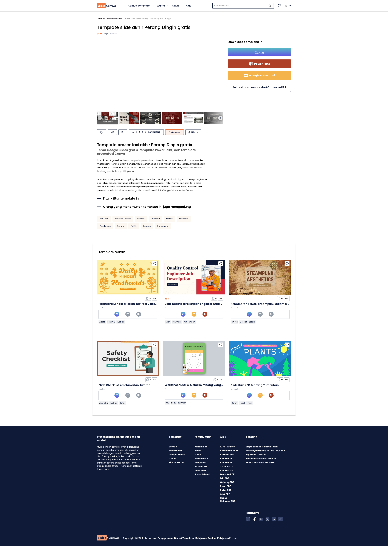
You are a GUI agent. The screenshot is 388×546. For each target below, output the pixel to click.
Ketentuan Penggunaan (158, 538)
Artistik (102, 322)
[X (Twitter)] (267, 519)
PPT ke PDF (226, 458)
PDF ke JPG (226, 470)
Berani (234, 403)
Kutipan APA (227, 454)
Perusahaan (189, 322)
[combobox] (243, 5)
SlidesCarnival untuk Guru (261, 462)
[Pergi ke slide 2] (129, 118)
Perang (120, 226)
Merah (169, 218)
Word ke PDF (227, 474)
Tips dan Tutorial (256, 454)
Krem (168, 322)
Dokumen (200, 470)
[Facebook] (254, 519)
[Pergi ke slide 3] (150, 118)
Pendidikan (105, 226)
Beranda (101, 18)
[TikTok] (280, 519)
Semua (173, 446)
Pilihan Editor (176, 462)
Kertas (122, 403)
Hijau (173, 403)
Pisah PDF (225, 486)
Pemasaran (201, 458)
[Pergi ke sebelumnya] (100, 118)
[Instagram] (248, 519)
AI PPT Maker (227, 446)
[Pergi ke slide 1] (107, 118)
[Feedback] (122, 132)
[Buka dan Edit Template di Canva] (259, 52)
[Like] (101, 132)
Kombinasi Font (229, 450)
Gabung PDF (227, 482)
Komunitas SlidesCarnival (261, 458)
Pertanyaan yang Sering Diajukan (265, 450)
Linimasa (155, 218)
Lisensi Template (184, 538)
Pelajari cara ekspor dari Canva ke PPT (259, 87)
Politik (134, 226)
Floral (242, 403)
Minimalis (183, 218)
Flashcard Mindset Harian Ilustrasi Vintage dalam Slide (137, 304)
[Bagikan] (112, 132)
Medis (197, 454)
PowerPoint (175, 450)
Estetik (252, 322)
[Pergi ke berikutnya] (220, 118)
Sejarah (147, 226)
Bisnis (197, 450)
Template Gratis (114, 18)
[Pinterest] (274, 519)
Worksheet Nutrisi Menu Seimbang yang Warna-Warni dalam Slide (212, 385)
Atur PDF (225, 494)
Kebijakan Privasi (227, 538)
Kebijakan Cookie (205, 538)
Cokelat (243, 322)
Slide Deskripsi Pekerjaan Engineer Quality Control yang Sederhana (212, 304)
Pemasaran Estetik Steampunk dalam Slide (261, 304)
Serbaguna (163, 226)
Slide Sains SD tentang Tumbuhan (255, 385)
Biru (167, 403)
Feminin (111, 322)
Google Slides (177, 454)
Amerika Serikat (123, 218)
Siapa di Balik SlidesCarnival (262, 446)
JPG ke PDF (226, 466)
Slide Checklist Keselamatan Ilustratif (125, 385)
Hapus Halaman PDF (227, 499)
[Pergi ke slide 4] (171, 118)
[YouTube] (261, 519)
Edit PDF (224, 478)
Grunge (141, 218)
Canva (127, 18)
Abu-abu (104, 218)
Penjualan (200, 462)
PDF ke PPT (226, 462)
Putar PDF (225, 490)
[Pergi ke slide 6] (214, 118)
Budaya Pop (201, 466)
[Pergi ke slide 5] (193, 118)
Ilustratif (120, 322)
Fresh (249, 403)
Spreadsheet (202, 474)
